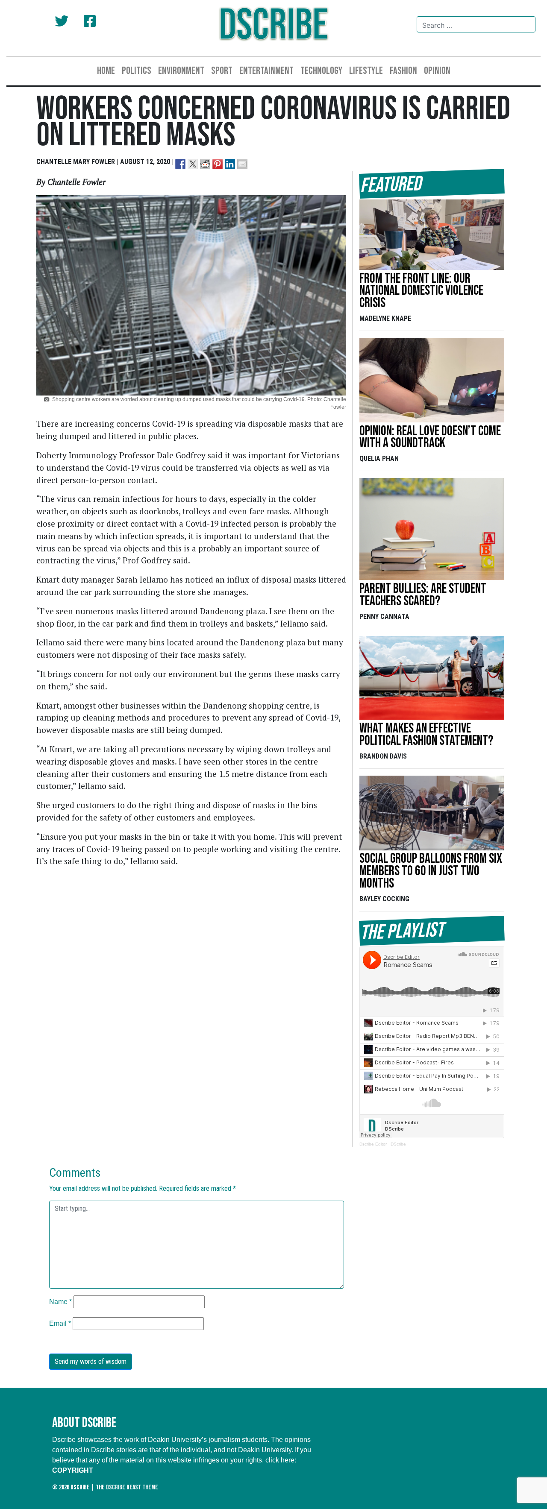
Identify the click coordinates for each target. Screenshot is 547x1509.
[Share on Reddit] (205, 164)
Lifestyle (366, 70)
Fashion (403, 70)
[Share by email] (242, 164)
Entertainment (266, 70)
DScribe (398, 1144)
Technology (321, 70)
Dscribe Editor (373, 1144)
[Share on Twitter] (193, 164)
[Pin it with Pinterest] (217, 164)
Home (106, 70)
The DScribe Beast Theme (127, 1487)
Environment (181, 70)
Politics (136, 70)
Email (60, 1323)
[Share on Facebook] (180, 164)
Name (60, 1301)
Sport (221, 70)
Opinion (437, 70)
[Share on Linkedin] (230, 164)
